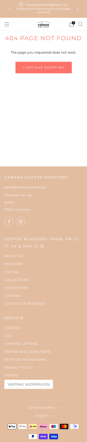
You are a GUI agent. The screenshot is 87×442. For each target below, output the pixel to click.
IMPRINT (11, 375)
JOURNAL (12, 295)
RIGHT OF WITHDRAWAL (25, 359)
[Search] (80, 24)
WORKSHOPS (16, 288)
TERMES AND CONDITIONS (27, 351)
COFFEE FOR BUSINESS (24, 303)
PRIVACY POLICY (18, 367)
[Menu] (6, 24)
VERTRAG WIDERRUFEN (29, 384)
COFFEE (11, 272)
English (41, 415)
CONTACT (12, 328)
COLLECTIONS (16, 280)
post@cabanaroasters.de (25, 187)
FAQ (8, 336)
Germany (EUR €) (41, 407)
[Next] (77, 9)
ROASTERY (13, 264)
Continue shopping (44, 67)
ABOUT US (13, 256)
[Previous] (9, 9)
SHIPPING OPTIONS (21, 344)
